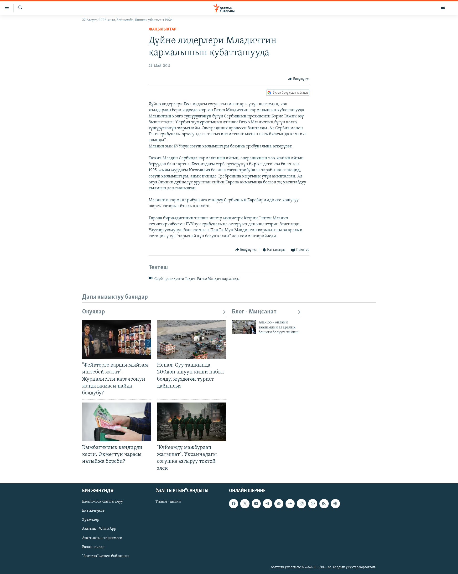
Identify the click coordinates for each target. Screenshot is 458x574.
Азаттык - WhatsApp (99, 529)
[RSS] (323, 503)
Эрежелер (90, 520)
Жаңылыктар (162, 29)
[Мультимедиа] (443, 8)
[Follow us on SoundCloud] (290, 503)
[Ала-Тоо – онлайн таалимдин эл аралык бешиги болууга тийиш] (244, 327)
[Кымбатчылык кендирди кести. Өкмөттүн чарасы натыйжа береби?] (116, 422)
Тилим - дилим (168, 502)
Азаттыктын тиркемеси (102, 538)
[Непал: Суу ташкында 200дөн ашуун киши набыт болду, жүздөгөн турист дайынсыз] (191, 339)
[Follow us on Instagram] (301, 503)
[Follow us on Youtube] (256, 503)
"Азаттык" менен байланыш (105, 556)
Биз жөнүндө (93, 511)
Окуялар (93, 312)
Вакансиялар (93, 547)
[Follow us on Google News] (278, 503)
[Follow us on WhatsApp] (312, 503)
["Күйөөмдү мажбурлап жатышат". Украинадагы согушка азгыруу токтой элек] (191, 422)
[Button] (298, 79)
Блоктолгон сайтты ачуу (102, 502)
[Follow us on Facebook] (233, 503)
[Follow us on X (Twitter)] (244, 503)
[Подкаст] (335, 503)
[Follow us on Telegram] (267, 503)
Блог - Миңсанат (254, 312)
